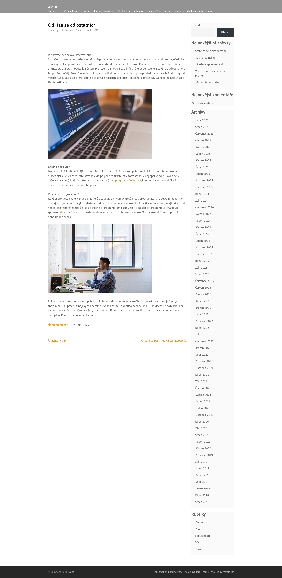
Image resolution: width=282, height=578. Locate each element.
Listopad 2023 (204, 254)
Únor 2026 (202, 120)
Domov (199, 522)
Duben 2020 (202, 441)
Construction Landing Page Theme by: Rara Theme (181, 571)
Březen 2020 (203, 448)
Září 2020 (201, 428)
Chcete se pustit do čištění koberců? (163, 340)
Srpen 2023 (202, 274)
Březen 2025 (203, 160)
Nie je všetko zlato (207, 82)
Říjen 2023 (202, 261)
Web (197, 542)
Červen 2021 (203, 388)
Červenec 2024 (204, 207)
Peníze (199, 529)
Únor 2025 (202, 167)
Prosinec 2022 (204, 321)
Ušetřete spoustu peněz (210, 64)
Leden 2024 (202, 241)
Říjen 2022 (202, 328)
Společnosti (67, 30)
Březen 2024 (203, 227)
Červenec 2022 (204, 341)
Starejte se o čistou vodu (211, 51)
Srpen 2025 (202, 127)
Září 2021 (201, 381)
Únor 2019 (202, 482)
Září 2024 (201, 200)
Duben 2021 (202, 401)
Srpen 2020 (202, 435)
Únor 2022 (202, 354)
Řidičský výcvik (57, 340)
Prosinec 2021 (204, 361)
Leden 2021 (202, 408)
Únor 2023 (202, 314)
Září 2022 (201, 334)
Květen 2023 (203, 294)
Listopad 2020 (204, 415)
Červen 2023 (203, 287)
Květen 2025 (203, 147)
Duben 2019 (202, 475)
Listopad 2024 (204, 187)
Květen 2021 (203, 395)
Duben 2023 (202, 301)
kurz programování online (125, 180)
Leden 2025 (202, 174)
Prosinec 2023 (204, 247)
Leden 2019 (202, 488)
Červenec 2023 (204, 281)
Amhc (53, 7)
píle (60, 212)
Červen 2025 (203, 140)
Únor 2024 (202, 234)
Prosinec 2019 (204, 455)
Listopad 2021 (204, 368)
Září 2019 (201, 462)
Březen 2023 (203, 307)
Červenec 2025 (204, 133)
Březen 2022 (203, 348)
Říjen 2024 (202, 194)
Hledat (195, 25)
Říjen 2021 (202, 374)
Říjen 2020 (202, 421)
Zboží (198, 549)
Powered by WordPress (221, 571)
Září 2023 (201, 267)
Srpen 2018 (202, 502)
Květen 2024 (203, 214)
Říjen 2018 (202, 495)
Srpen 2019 (202, 468)
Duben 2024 (202, 220)
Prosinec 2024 (204, 180)
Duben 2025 (202, 153)
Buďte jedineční (205, 57)
